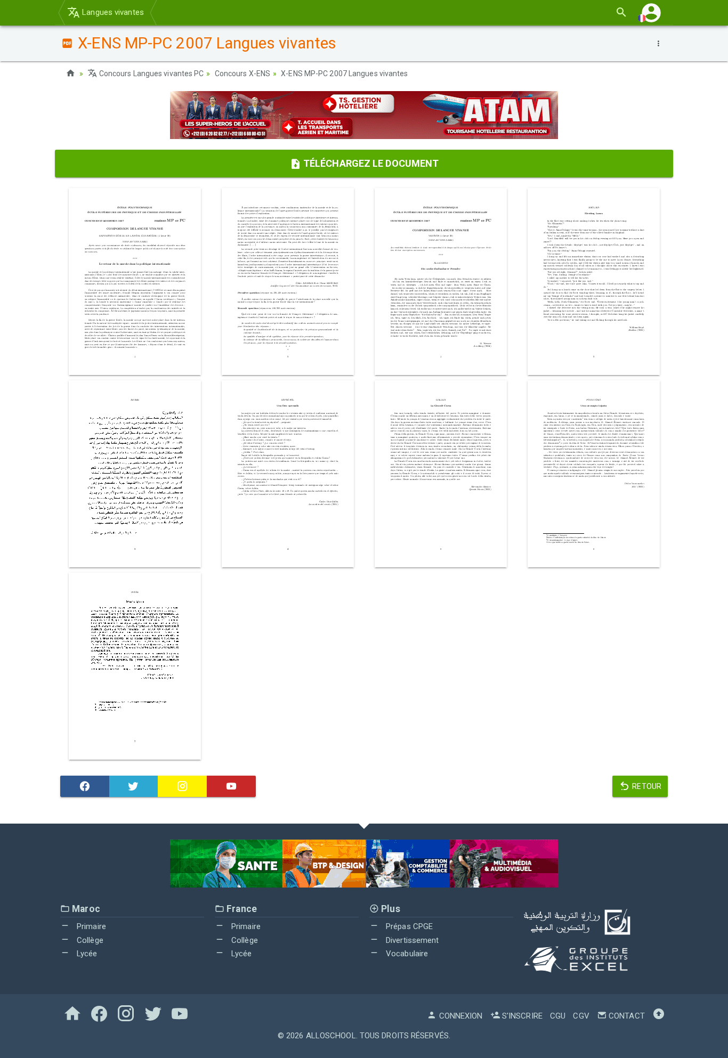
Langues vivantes (112, 12)
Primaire (90, 926)
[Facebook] (84, 786)
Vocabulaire (406, 953)
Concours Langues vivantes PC (151, 73)
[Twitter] (133, 786)
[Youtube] (231, 786)
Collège (89, 940)
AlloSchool (331, 1035)
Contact (625, 1016)
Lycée (86, 953)
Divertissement (411, 940)
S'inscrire (521, 1016)
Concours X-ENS (242, 73)
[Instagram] (182, 786)
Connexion (459, 1016)
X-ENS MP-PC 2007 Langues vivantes (344, 73)
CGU (557, 1016)
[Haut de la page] (658, 1016)
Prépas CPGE (408, 926)
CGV (581, 1016)
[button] (651, 12)
